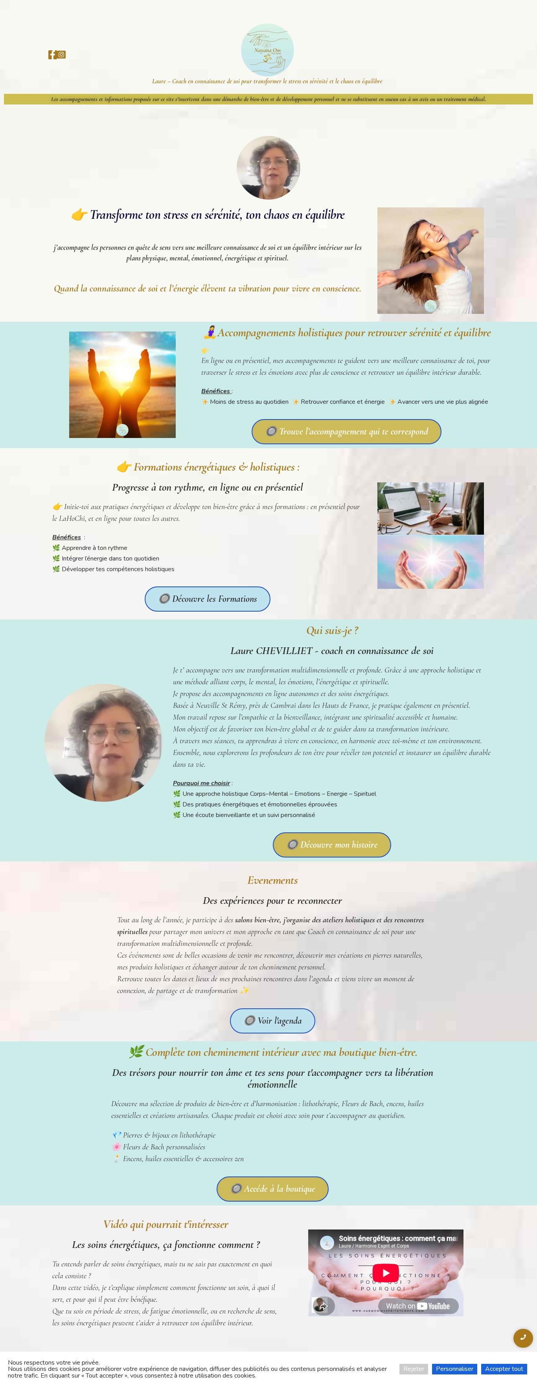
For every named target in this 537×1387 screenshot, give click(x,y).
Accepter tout (504, 1369)
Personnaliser (454, 1369)
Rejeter (413, 1369)
